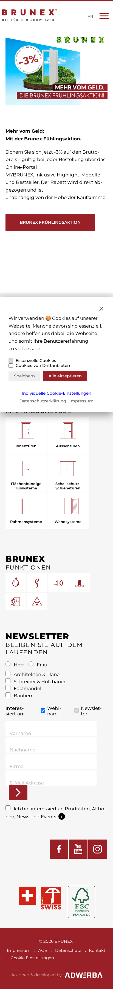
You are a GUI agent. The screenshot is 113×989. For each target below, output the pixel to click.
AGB (42, 950)
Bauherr (23, 695)
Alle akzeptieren (65, 375)
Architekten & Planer (37, 674)
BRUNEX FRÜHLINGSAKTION (50, 222)
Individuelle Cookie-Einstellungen (56, 393)
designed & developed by (36, 974)
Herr (19, 664)
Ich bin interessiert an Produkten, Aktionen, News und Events (55, 812)
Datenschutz (68, 950)
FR (90, 16)
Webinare (54, 710)
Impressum (81, 401)
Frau (41, 664)
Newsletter (91, 710)
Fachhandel (27, 688)
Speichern (24, 375)
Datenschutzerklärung (42, 401)
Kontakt (97, 950)
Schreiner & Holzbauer (39, 681)
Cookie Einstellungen (32, 957)
